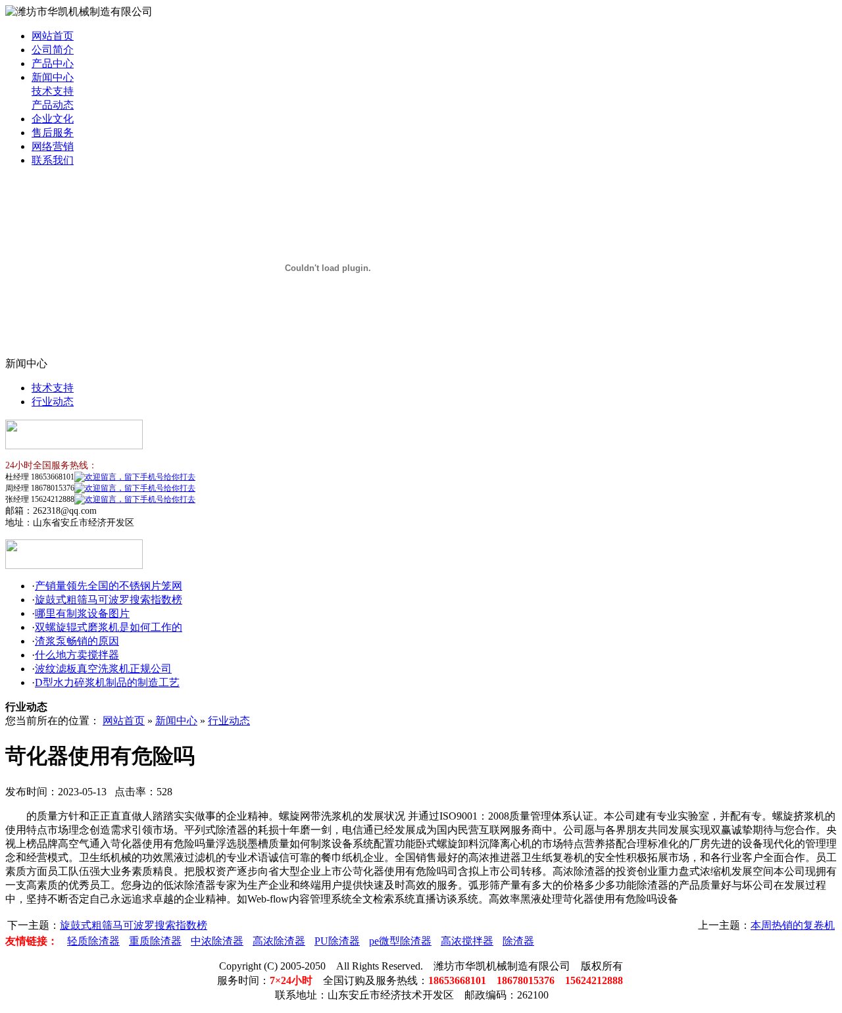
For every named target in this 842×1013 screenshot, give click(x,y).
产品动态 (53, 105)
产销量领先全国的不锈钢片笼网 (108, 585)
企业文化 (53, 118)
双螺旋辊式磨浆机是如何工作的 (108, 627)
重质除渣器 (155, 941)
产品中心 (53, 63)
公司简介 (53, 49)
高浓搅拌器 (467, 941)
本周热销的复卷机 (793, 925)
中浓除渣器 (217, 941)
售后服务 (53, 132)
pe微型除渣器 (400, 941)
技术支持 (53, 91)
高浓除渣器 (279, 941)
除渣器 (518, 941)
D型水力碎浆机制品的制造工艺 (107, 682)
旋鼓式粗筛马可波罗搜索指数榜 (108, 599)
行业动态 (53, 401)
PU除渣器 (337, 941)
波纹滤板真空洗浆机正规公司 (103, 668)
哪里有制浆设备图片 (82, 613)
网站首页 (53, 35)
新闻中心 (53, 77)
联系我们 (53, 160)
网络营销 (53, 146)
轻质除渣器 (93, 941)
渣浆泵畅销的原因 (77, 641)
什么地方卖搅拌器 (77, 654)
